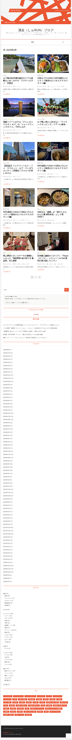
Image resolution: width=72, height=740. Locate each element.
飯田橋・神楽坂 (8, 714)
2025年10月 (7, 381)
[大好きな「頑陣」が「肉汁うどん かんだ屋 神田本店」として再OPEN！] (53, 197)
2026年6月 (6, 356)
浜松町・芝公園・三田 (60, 705)
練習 (5, 662)
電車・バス (7, 675)
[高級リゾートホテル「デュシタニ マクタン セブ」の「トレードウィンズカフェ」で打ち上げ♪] (19, 107)
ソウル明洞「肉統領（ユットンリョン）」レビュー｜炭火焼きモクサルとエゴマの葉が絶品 (30, 328)
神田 (53, 220)
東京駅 (12, 705)
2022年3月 (6, 518)
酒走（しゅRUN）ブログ (36, 30)
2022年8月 (6, 502)
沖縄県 (49, 705)
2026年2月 (6, 369)
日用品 (6, 605)
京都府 (39, 699)
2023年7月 (6, 467)
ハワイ (49, 696)
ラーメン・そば (9, 630)
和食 (38, 209)
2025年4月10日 (42, 220)
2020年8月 (6, 578)
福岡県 (6, 711)
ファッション (8, 598)
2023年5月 (6, 473)
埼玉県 (15, 702)
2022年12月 (7, 489)
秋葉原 (13, 711)
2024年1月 (6, 448)
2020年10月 (7, 572)
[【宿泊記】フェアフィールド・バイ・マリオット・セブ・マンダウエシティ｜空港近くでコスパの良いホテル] (19, 151)
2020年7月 (6, 581)
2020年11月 (7, 569)
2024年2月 (6, 445)
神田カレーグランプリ (37, 708)
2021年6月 (6, 546)
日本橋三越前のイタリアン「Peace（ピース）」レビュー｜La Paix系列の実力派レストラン (52, 258)
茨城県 (19, 711)
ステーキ (7, 618)
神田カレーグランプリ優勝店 (53, 708)
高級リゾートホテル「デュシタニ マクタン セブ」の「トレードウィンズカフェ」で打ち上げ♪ (18, 124)
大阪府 (22, 702)
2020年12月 (7, 565)
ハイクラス (57, 86)
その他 (6, 642)
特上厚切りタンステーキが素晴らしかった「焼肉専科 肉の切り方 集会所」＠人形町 (18, 258)
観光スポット (8, 671)
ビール (6, 648)
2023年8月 (6, 464)
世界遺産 (31, 699)
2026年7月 (6, 353)
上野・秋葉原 (22, 699)
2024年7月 (6, 429)
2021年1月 (6, 562)
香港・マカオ (19, 714)
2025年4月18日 (42, 174)
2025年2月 (6, 407)
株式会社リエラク (8, 732)
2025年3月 (6, 403)
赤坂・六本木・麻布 (30, 711)
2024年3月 (6, 441)
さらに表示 (6, 94)
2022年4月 (6, 515)
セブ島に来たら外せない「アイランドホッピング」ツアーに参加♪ (52, 123)
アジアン (5, 118)
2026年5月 (6, 359)
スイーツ (7, 616)
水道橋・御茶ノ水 (33, 705)
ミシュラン (7, 699)
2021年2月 (6, 559)
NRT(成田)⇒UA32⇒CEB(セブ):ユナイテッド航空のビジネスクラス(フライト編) (52, 168)
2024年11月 (7, 416)
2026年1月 (6, 372)
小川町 (35, 702)
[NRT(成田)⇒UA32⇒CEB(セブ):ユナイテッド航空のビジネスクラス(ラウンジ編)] (19, 197)
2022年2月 (6, 521)
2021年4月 (6, 553)
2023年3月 (6, 480)
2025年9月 (6, 384)
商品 (4, 593)
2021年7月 (6, 543)
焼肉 (4, 252)
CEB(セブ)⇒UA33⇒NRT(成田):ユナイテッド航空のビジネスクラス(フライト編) (52, 80)
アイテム (7, 659)
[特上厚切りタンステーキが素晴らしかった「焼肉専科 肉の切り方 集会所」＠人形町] (19, 241)
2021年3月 (6, 556)
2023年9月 (6, 461)
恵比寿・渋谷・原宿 (52, 702)
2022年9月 (6, 499)
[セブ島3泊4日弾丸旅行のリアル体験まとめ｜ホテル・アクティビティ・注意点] (19, 63)
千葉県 (62, 86)
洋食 (38, 252)
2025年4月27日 (8, 86)
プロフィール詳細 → (10, 302)
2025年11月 (7, 378)
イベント (39, 118)
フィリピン (18, 86)
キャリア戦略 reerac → (23, 302)
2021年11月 (7, 530)
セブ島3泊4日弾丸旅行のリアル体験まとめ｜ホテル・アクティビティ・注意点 (18, 80)
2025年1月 (6, 410)
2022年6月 (6, 508)
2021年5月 (6, 549)
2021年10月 (7, 534)
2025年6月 (6, 394)
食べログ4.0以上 (55, 711)
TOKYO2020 (7, 696)
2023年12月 (7, 451)
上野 (15, 699)
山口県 (42, 702)
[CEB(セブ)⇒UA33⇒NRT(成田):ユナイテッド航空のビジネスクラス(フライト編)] (53, 63)
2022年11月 (7, 492)
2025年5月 (6, 397)
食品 (5, 596)
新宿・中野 (64, 702)
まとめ (4, 75)
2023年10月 (7, 457)
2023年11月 (7, 454)
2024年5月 (6, 435)
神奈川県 (20, 708)
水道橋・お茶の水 (21, 705)
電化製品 (7, 603)
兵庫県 (45, 699)
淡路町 (6, 708)
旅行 (42, 75)
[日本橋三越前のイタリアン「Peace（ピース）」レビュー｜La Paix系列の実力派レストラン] (53, 241)
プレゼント (7, 600)
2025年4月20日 (8, 130)
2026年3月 (6, 365)
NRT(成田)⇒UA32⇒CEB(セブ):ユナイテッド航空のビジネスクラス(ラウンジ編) (18, 214)
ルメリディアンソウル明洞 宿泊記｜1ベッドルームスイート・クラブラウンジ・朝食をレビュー (31, 325)
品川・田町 (7, 702)
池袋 (43, 705)
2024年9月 (6, 422)
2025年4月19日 (8, 176)
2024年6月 (6, 432)
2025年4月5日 (41, 264)
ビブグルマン (57, 696)
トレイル (7, 664)
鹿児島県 (28, 714)
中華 (5, 623)
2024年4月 (6, 438)
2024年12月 (7, 413)
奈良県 (28, 702)
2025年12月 (7, 375)
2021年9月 (6, 537)
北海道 (52, 699)
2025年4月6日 (7, 264)
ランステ (7, 655)
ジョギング (6, 652)
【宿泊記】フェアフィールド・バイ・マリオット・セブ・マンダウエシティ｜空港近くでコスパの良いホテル (18, 169)
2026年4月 (6, 362)
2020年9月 (6, 575)
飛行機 (39, 75)
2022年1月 (6, 524)
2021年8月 (6, 540)
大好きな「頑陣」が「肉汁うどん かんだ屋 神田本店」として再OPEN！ (52, 214)
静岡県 (40, 711)
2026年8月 (6, 349)
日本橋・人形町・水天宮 (23, 264)
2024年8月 (6, 426)
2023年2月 (6, 483)
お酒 (4, 646)
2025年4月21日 (42, 86)
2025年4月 (6, 400)
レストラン (11, 118)
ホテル (4, 162)
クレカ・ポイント (30, 696)
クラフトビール (18, 696)
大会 (5, 657)
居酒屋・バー (8, 625)
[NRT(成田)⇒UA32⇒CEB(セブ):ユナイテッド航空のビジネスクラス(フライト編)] (53, 151)
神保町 (13, 708)
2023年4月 (6, 476)
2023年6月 (6, 470)
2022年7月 (6, 505)
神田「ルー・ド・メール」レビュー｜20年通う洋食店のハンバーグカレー (25, 337)
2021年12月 (7, 527)
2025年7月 (6, 391)
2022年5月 (6, 511)
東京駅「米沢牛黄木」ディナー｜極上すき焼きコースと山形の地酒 (23, 334)
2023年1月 (6, 486)
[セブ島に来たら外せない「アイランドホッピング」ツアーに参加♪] (53, 107)
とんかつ (7, 635)
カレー (6, 639)
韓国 (46, 711)
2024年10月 (7, 419)
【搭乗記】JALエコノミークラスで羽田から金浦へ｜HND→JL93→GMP (24, 331)
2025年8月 (6, 388)
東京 (50, 220)
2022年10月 (7, 495)
